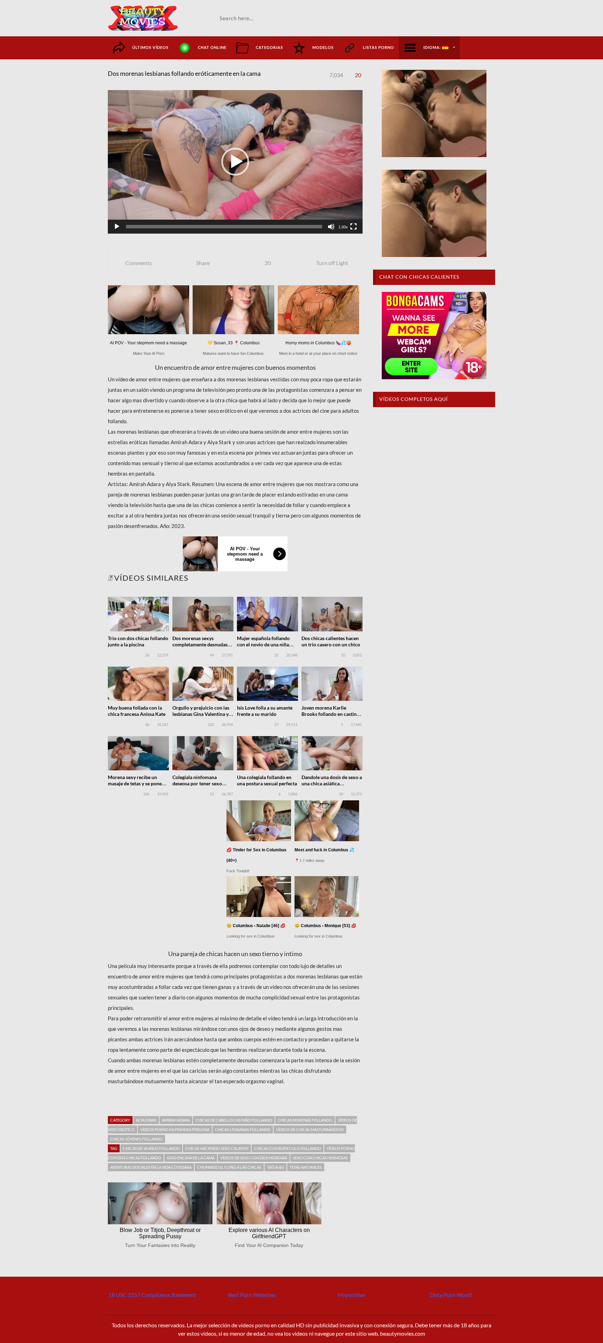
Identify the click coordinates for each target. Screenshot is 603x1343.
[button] (235, 162)
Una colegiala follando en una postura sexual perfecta (267, 780)
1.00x (343, 227)
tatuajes (275, 1167)
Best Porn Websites (252, 1294)
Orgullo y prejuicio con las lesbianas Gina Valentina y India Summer (200, 714)
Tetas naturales (306, 1167)
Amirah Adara (176, 1120)
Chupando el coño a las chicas (229, 1167)
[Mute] (331, 226)
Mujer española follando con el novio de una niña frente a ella (263, 644)
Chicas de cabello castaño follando (233, 1120)
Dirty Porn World (451, 1294)
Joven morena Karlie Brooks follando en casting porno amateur (330, 714)
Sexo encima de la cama (191, 1157)
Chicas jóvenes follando (136, 1139)
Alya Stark (146, 1120)
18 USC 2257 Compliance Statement (152, 1294)
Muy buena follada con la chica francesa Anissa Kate (136, 711)
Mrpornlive (351, 1294)
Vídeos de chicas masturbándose (310, 1129)
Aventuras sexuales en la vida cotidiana (151, 1167)
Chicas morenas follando (305, 1120)
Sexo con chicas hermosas (320, 1157)
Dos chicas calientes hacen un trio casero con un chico (331, 641)
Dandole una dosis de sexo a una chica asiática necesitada (332, 783)
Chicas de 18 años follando (151, 1148)
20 (358, 75)
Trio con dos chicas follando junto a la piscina (138, 641)
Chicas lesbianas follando (242, 1129)
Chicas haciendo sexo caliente (216, 1148)
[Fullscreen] (353, 226)
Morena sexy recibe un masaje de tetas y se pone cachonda (135, 783)
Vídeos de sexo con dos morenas (253, 1157)
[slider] (224, 226)
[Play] (116, 226)
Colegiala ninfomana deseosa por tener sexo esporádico (197, 783)
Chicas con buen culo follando (287, 1148)
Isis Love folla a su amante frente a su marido (264, 711)
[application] (235, 162)
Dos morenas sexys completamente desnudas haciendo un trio (200, 644)
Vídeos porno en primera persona (174, 1129)
